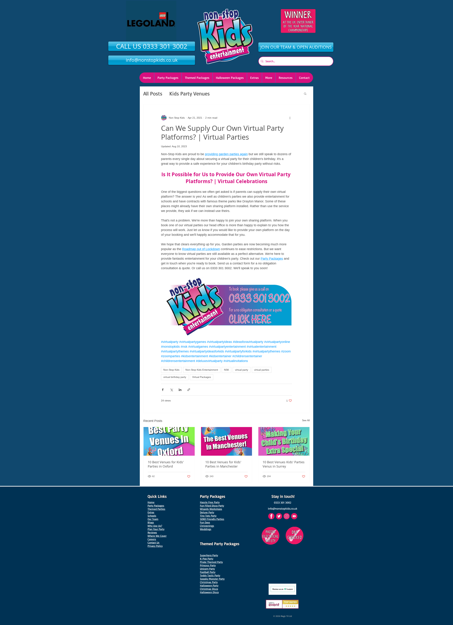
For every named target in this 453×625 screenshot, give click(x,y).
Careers (152, 539)
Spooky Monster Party (212, 578)
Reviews (152, 532)
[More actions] (290, 118)
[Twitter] (279, 516)
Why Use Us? (155, 525)
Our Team (153, 519)
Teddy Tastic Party (210, 575)
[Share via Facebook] (162, 389)
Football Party (207, 572)
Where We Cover (157, 536)
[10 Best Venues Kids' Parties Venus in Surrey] (283, 441)
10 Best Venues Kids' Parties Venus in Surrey (284, 464)
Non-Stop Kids (171, 369)
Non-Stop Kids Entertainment (201, 369)
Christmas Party (209, 582)
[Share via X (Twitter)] (171, 389)
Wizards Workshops (211, 509)
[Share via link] (188, 389)
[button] (230, 78)
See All (306, 420)
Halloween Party (209, 585)
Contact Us (153, 542)
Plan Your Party (156, 529)
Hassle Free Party (210, 502)
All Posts (152, 93)
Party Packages (156, 505)
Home (151, 502)
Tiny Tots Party (208, 515)
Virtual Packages (201, 377)
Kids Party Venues (189, 93)
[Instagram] (286, 516)
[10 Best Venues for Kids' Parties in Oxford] (169, 441)
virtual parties (261, 369)
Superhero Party (209, 555)
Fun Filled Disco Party (212, 505)
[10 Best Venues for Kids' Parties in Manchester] (226, 441)
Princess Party (208, 565)
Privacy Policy (155, 546)
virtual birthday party (174, 377)
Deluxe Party (207, 512)
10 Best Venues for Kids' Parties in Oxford (166, 464)
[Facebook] (271, 516)
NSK (226, 369)
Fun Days (205, 522)
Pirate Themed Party (211, 562)
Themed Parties (156, 509)
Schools (152, 515)
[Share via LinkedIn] (180, 389)
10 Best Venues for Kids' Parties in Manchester (223, 464)
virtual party (241, 369)
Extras (151, 512)
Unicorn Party (207, 568)
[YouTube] (294, 516)
